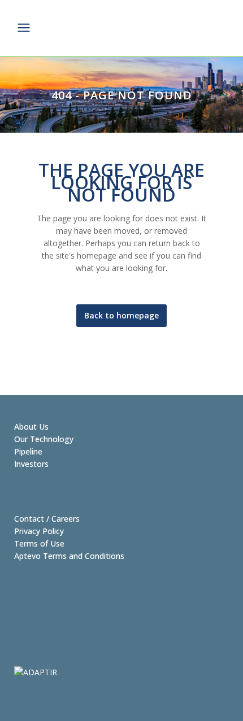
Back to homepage (121, 315)
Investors (31, 463)
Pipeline (28, 451)
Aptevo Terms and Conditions (69, 555)
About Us (31, 426)
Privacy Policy (39, 531)
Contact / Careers (47, 518)
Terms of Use (39, 543)
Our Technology (43, 439)
